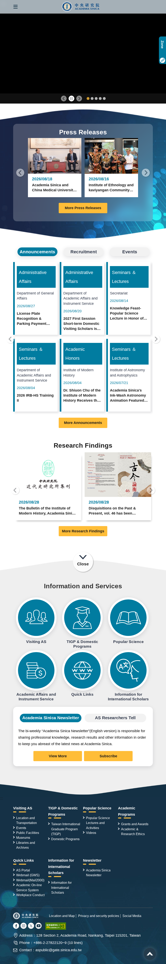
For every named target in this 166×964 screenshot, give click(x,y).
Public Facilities (27, 833)
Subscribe (108, 756)
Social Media (131, 916)
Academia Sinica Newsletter (98, 872)
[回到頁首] (150, 954)
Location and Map (62, 916)
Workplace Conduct (30, 895)
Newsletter (92, 860)
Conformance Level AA (55, 926)
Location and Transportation (26, 820)
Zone (162, 44)
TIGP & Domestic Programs (82, 617)
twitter (23, 926)
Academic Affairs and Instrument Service (36, 670)
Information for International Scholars (128, 670)
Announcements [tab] (37, 251)
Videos (91, 833)
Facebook (16, 926)
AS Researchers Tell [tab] (115, 718)
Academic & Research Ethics (133, 831)
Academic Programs (126, 811)
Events (21, 828)
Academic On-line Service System (29, 887)
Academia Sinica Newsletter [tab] (50, 718)
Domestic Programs (65, 839)
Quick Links (82, 670)
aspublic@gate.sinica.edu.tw (58, 950)
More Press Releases (83, 208)
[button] (15, 7)
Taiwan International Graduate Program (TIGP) (65, 829)
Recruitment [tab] (83, 251)
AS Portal (23, 870)
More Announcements (83, 423)
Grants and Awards (134, 824)
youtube (38, 926)
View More (58, 756)
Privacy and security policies (98, 916)
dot (88, 98)
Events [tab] (129, 251)
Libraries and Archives (25, 845)
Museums (23, 837)
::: (1, 798)
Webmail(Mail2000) (30, 880)
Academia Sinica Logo (81, 6)
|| (71, 99)
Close (83, 564)
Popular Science (128, 617)
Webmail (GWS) (27, 875)
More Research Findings (83, 531)
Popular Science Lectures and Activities (98, 823)
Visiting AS (36, 617)
